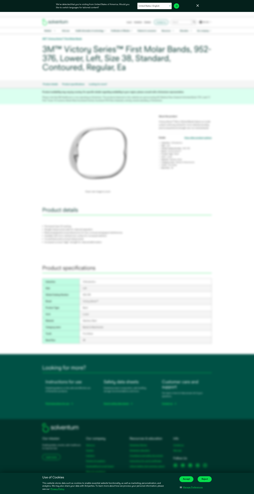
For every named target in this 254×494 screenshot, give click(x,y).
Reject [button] (205, 479)
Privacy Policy (57, 489)
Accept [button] (186, 479)
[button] (191, 487)
